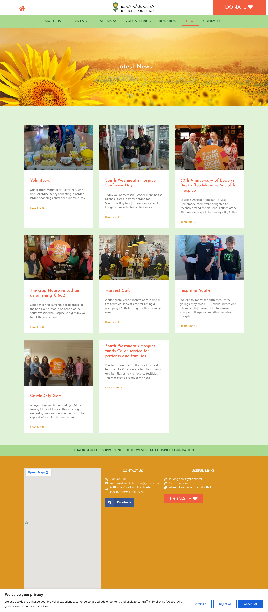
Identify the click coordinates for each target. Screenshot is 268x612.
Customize (199, 604)
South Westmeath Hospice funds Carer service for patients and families (130, 351)
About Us (53, 21)
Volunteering (138, 21)
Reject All (225, 604)
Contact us (213, 21)
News (190, 21)
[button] (119, 502)
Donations (168, 21)
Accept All (250, 604)
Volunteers (40, 180)
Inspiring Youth (195, 291)
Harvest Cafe (118, 291)
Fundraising (107, 21)
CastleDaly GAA (46, 396)
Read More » (38, 208)
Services (76, 21)
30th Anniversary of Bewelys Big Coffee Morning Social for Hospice (209, 185)
